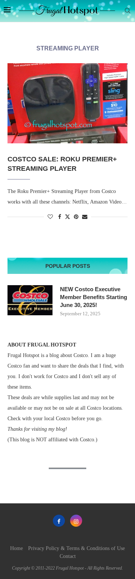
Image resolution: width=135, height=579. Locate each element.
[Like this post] (50, 217)
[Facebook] (59, 521)
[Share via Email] (84, 217)
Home (16, 548)
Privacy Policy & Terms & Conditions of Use (76, 548)
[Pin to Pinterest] (76, 217)
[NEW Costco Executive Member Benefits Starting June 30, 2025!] (30, 300)
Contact (68, 556)
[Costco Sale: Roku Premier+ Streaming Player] (68, 103)
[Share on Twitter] (67, 216)
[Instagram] (76, 521)
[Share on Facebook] (59, 217)
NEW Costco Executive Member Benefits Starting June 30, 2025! (93, 297)
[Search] (127, 11)
